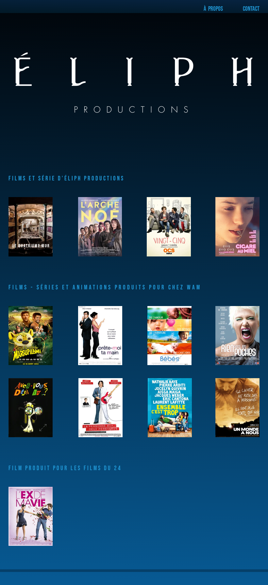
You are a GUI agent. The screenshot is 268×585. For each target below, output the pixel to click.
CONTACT (251, 8)
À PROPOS (214, 8)
